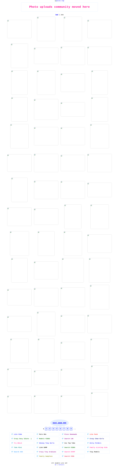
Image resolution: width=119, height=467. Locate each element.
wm (55, 465)
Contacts (61, 465)
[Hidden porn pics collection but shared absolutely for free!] (59, 1)
